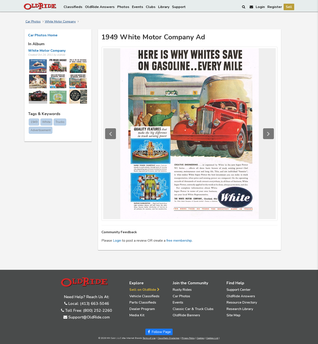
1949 (34, 122)
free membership (179, 240)
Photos (123, 7)
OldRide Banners (186, 315)
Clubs (151, 7)
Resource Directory (241, 302)
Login (260, 7)
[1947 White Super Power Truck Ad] (58, 96)
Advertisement (41, 130)
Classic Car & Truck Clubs (193, 309)
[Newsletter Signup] (251, 6)
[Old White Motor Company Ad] (78, 96)
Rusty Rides (182, 289)
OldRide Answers (100, 7)
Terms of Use (149, 338)
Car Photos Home (43, 35)
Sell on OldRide (143, 289)
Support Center (238, 289)
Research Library (239, 309)
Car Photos (33, 21)
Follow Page (161, 332)
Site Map (233, 315)
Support (179, 7)
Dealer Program (142, 309)
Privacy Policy (188, 338)
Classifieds (73, 7)
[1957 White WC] (38, 96)
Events (137, 7)
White (46, 122)
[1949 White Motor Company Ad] (58, 81)
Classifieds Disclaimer (168, 338)
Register (274, 7)
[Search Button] (244, 6)
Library (163, 7)
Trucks (59, 122)
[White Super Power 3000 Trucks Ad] (58, 66)
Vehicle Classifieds (144, 296)
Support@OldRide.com (89, 317)
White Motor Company (60, 21)
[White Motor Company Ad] (38, 81)
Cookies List (212, 338)
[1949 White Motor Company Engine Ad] (78, 66)
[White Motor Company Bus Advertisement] (38, 66)
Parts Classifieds (142, 302)
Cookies (200, 338)
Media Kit (136, 315)
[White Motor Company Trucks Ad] (78, 81)
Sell (289, 7)
